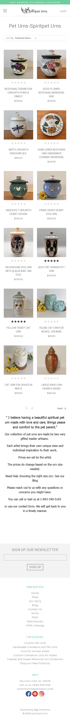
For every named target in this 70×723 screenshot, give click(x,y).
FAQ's (35, 617)
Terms (35, 613)
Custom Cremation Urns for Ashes (35, 655)
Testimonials (35, 621)
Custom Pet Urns (35, 643)
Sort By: (10, 38)
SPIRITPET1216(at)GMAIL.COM (35, 689)
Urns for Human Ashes (35, 651)
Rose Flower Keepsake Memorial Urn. (51, 92)
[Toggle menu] (5, 9)
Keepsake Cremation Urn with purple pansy (18, 92)
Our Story (35, 601)
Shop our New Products (35, 663)
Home (35, 593)
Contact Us (35, 609)
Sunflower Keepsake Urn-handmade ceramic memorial (52, 153)
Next (60, 408)
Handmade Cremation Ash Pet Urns (35, 647)
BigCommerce (42, 709)
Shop (35, 597)
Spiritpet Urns (39, 713)
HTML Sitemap (35, 625)
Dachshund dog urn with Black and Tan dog (18, 271)
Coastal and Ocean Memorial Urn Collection (35, 659)
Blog (35, 605)
